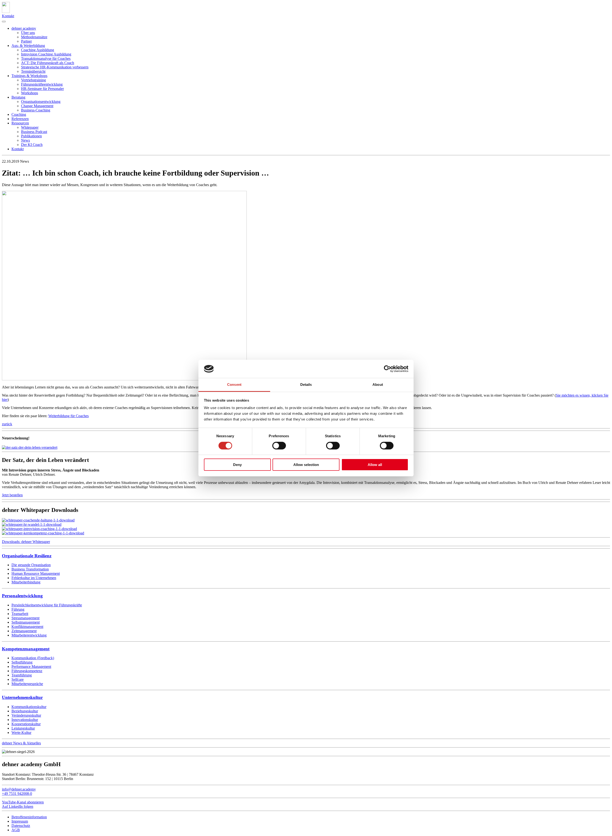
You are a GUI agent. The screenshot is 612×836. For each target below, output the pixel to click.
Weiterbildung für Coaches (68, 416)
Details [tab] (306, 384)
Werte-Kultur (21, 733)
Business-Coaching (35, 110)
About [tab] (377, 384)
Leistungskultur (23, 728)
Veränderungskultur (26, 715)
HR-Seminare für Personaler (42, 89)
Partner (26, 41)
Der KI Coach (32, 145)
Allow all (375, 465)
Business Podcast (34, 132)
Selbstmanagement (25, 622)
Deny (237, 465)
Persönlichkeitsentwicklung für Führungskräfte (46, 605)
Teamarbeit (19, 614)
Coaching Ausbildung (37, 50)
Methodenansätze (34, 37)
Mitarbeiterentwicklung (29, 635)
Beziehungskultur (24, 711)
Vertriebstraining (33, 80)
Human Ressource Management (35, 573)
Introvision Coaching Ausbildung (46, 54)
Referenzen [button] (20, 119)
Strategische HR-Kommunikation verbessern (54, 67)
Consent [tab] (234, 384)
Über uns (28, 33)
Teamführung (21, 675)
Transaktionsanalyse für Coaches (46, 58)
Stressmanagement (25, 618)
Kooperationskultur (26, 724)
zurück (7, 424)
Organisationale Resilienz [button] (26, 555)
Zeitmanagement (24, 631)
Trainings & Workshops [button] (29, 76)
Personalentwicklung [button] (22, 595)
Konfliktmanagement (27, 627)
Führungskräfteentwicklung (42, 84)
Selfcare (17, 679)
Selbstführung (22, 662)
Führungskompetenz (26, 671)
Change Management (37, 106)
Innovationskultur (24, 720)
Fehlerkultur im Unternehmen (33, 578)
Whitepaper (29, 127)
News (25, 140)
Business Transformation (30, 569)
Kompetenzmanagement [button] (25, 648)
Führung (17, 609)
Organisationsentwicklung (40, 102)
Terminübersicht (33, 71)
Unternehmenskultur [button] (22, 697)
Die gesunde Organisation (31, 565)
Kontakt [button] (17, 149)
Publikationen (31, 136)
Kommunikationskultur (28, 707)
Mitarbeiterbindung (25, 582)
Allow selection (306, 465)
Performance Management (31, 666)
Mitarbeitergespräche (27, 684)
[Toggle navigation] (4, 21)
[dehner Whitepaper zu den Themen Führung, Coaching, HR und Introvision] (38, 520)
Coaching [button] (18, 114)
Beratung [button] (18, 97)
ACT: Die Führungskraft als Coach (47, 63)
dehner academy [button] (23, 28)
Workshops (29, 93)
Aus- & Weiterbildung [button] (28, 46)
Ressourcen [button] (20, 123)
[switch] (279, 445)
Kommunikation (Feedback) (32, 658)
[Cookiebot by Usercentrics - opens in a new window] (387, 368)
